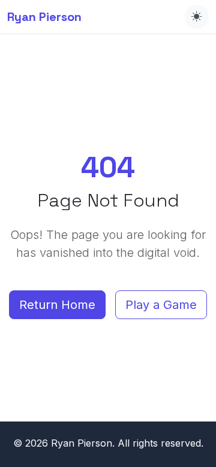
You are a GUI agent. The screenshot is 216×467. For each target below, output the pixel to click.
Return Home (57, 305)
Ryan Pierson (44, 17)
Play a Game (161, 305)
